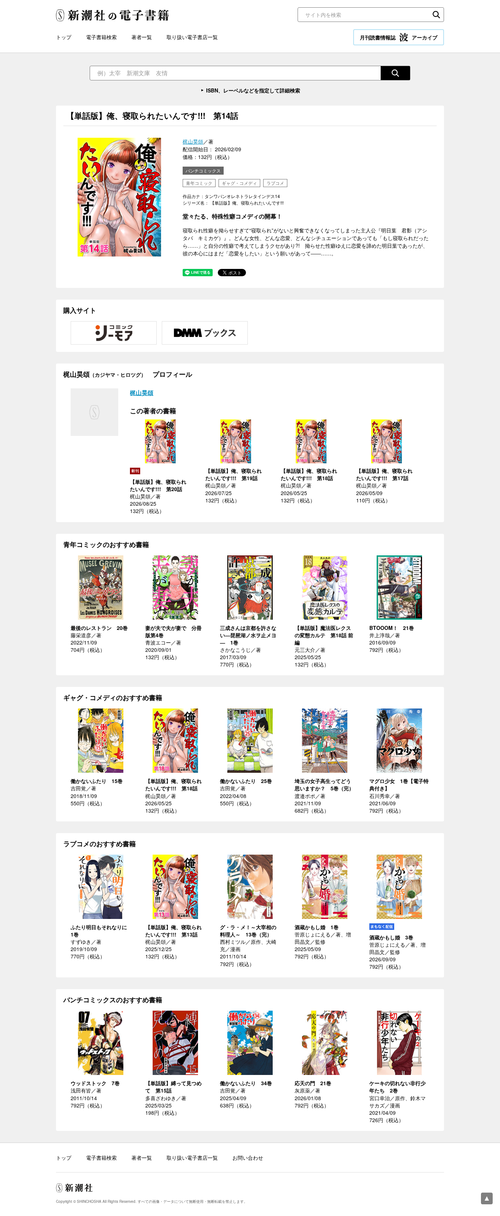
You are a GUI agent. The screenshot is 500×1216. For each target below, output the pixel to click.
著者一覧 (141, 37)
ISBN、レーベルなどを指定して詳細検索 (253, 90)
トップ (63, 37)
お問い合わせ (247, 1157)
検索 (436, 15)
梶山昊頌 (193, 141)
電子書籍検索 (101, 37)
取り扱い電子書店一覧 (192, 37)
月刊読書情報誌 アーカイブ (398, 37)
